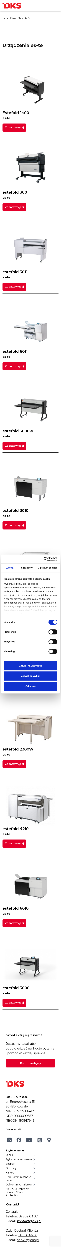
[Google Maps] (49, 1140)
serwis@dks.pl (28, 1240)
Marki (20, 18)
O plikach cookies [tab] (47, 567)
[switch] (52, 631)
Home (5, 18)
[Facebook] (19, 1140)
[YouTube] (29, 1140)
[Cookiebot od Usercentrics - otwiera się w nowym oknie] (43, 559)
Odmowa (30, 686)
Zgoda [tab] (9, 567)
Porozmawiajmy (30, 1063)
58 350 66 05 (27, 1235)
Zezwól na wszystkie (30, 665)
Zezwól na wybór (30, 676)
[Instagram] (40, 1140)
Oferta (13, 18)
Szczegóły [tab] (27, 567)
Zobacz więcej (14, 127)
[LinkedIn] (9, 1140)
